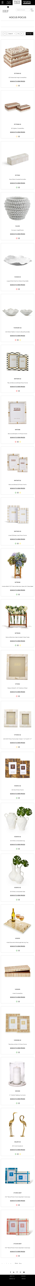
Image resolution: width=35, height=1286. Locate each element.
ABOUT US (12, 1276)
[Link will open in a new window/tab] (10, 1272)
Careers (23, 1276)
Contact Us (12, 1278)
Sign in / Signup (6, 11)
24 (20, 1263)
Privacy (24, 1278)
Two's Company (13, 9)
